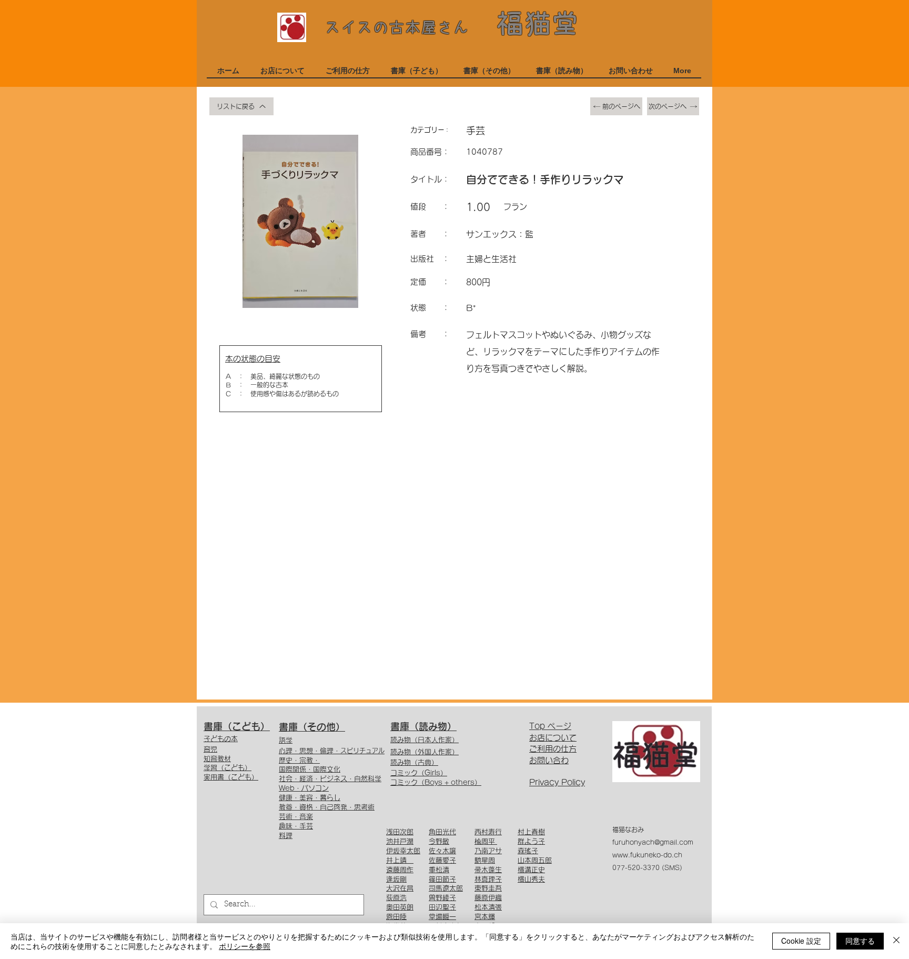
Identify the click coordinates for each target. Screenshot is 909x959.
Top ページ (550, 726)
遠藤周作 (399, 869)
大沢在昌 (399, 888)
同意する (860, 940)
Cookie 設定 (801, 940)
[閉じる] (896, 941)
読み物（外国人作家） (424, 751)
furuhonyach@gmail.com (652, 842)
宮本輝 (484, 916)
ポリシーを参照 (244, 946)
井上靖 (399, 860)
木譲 (449, 850)
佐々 (435, 850)
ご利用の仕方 (553, 749)
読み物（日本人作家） (424, 739)
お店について (553, 738)
